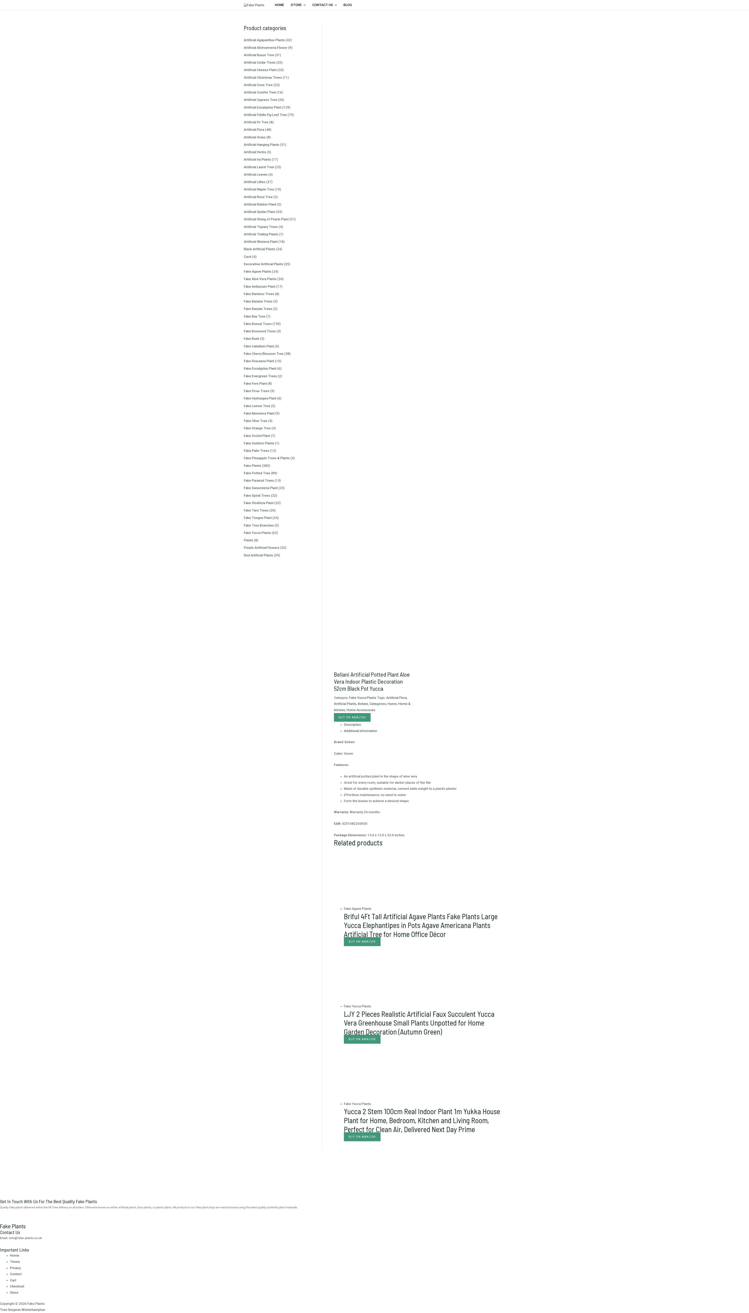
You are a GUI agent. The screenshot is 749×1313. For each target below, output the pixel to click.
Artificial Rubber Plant (260, 204)
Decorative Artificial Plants (263, 264)
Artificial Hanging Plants (261, 145)
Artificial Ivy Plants (257, 159)
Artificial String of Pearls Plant (266, 219)
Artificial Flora (254, 130)
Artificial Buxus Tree (259, 55)
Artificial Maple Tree (259, 189)
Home (279, 5)
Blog (347, 5)
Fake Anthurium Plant (259, 286)
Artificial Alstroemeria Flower (265, 48)
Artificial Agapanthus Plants (264, 40)
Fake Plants (252, 466)
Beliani (363, 704)
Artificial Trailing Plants (261, 234)
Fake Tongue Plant (258, 518)
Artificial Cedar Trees (260, 62)
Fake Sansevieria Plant (261, 488)
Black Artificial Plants (259, 249)
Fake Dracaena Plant (259, 361)
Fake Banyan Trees (258, 309)
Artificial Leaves (256, 174)
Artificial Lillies (254, 182)
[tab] (424, 725)
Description (352, 725)
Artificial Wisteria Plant (261, 242)
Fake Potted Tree (257, 473)
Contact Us (322, 5)
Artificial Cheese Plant (260, 70)
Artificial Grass (255, 137)
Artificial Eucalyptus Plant (262, 107)
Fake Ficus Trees (256, 391)
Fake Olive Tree (255, 421)
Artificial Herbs (255, 152)
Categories (377, 704)
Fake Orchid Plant (257, 436)
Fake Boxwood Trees (260, 331)
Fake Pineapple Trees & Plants (267, 458)
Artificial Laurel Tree (259, 167)
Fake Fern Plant (255, 383)
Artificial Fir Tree (256, 122)
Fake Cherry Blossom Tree (264, 354)
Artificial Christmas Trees (263, 77)
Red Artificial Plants (258, 555)
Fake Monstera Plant (259, 413)
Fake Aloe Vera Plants (260, 279)
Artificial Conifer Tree (260, 92)
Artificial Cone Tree (258, 85)
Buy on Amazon (352, 717)
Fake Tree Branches (259, 525)
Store (296, 5)
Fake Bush (251, 339)
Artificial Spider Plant (259, 212)
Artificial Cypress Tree (260, 100)
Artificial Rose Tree (258, 197)
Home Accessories (361, 710)
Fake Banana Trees (258, 301)
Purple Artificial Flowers (261, 548)
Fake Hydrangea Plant (260, 398)
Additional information (360, 731)
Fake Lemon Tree (257, 406)
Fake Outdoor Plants (259, 443)
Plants (248, 540)
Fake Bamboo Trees (259, 294)
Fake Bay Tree (254, 316)
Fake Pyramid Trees (259, 480)
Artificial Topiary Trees (261, 227)
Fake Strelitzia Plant (259, 503)
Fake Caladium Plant (259, 346)
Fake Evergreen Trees (260, 376)
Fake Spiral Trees (257, 495)
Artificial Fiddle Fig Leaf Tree (265, 115)
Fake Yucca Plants (257, 533)
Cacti (247, 257)
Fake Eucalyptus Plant (260, 368)
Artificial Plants (345, 704)
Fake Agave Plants (257, 271)
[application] (304, 5)
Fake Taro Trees (256, 510)
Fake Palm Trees (256, 451)
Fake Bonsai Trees (258, 324)
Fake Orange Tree (257, 428)
